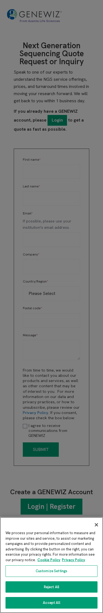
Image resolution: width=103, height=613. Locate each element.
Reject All (51, 587)
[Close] (96, 525)
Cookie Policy (48, 560)
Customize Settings (51, 571)
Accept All (51, 602)
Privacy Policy (73, 560)
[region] (51, 565)
